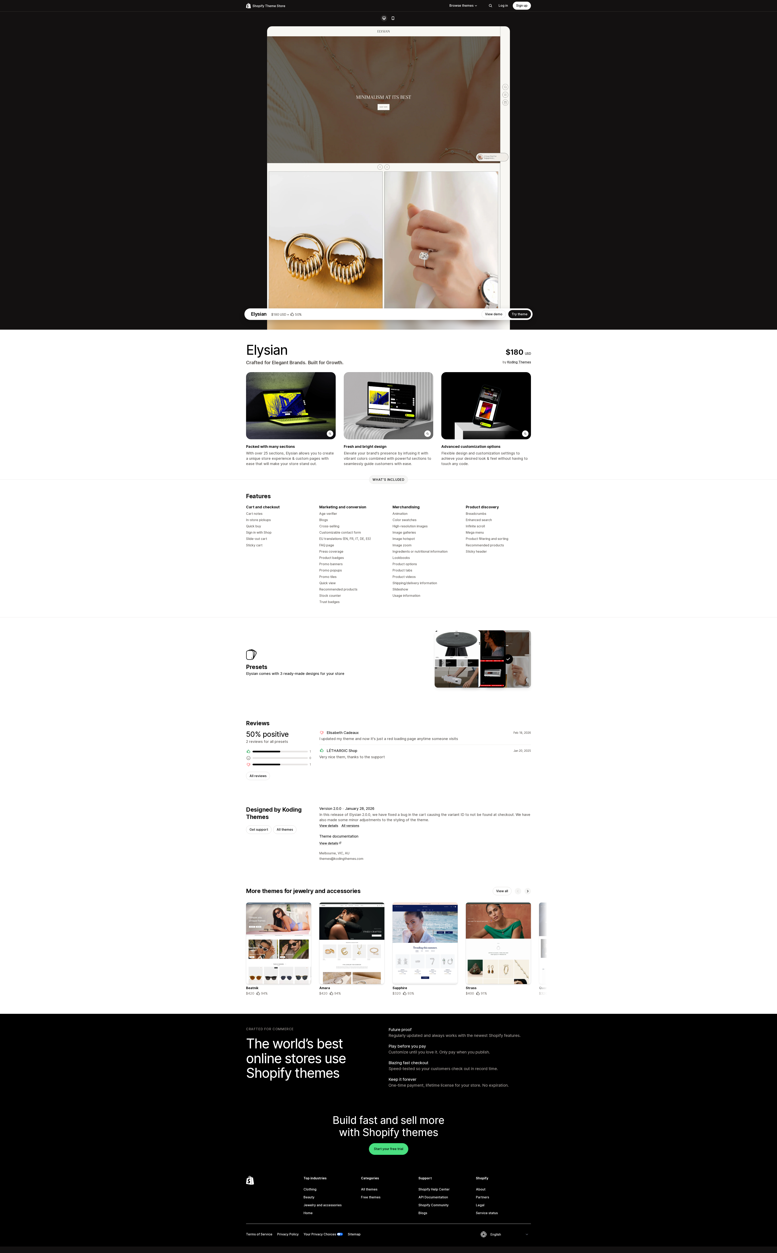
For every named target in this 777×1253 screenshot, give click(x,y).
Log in (503, 5)
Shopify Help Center (434, 1189)
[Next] (527, 891)
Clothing (310, 1189)
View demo (493, 314)
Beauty (309, 1197)
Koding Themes (519, 362)
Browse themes (461, 5)
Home (308, 1213)
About (480, 1189)
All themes (285, 829)
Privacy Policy (288, 1234)
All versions (350, 826)
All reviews (257, 776)
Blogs (422, 1213)
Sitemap (354, 1234)
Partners (482, 1197)
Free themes (370, 1197)
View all (502, 891)
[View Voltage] (483, 658)
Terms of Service (259, 1234)
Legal (480, 1205)
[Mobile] (393, 18)
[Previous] (518, 891)
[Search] (490, 5)
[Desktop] (384, 18)
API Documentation (433, 1197)
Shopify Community (433, 1205)
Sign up (522, 5)
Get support (258, 829)
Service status (487, 1213)
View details (328, 826)
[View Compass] (457, 658)
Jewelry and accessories (323, 1205)
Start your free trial (388, 1149)
